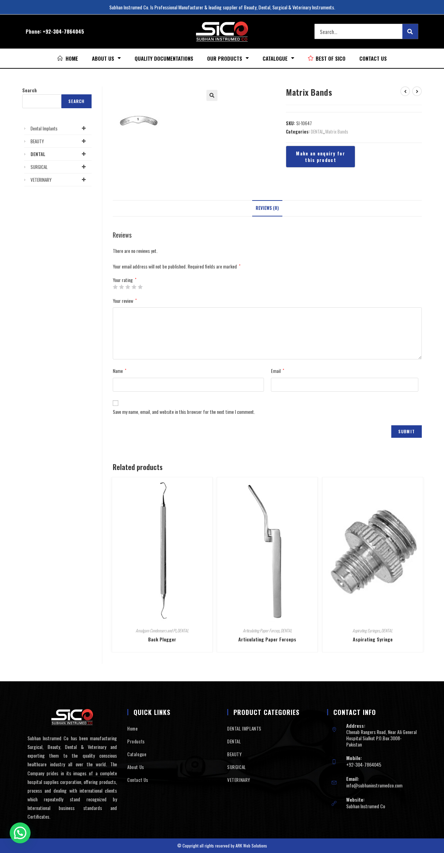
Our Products (224, 58)
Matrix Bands (336, 131)
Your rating (124, 280)
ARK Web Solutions (251, 845)
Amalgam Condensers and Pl (156, 630)
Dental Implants (44, 128)
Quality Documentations (164, 58)
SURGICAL (39, 166)
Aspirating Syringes (366, 630)
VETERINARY (41, 179)
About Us (103, 58)
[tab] (267, 208)
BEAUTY (37, 141)
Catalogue (275, 58)
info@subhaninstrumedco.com (374, 785)
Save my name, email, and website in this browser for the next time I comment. (184, 411)
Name (119, 370)
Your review (125, 300)
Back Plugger (162, 639)
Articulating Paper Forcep (261, 630)
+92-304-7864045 (63, 31)
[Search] (410, 31)
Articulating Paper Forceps (267, 639)
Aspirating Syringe (373, 639)
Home (132, 728)
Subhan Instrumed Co (365, 806)
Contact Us (373, 58)
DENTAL (317, 131)
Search (29, 90)
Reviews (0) (267, 208)
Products (136, 741)
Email (277, 370)
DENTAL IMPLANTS (244, 728)
